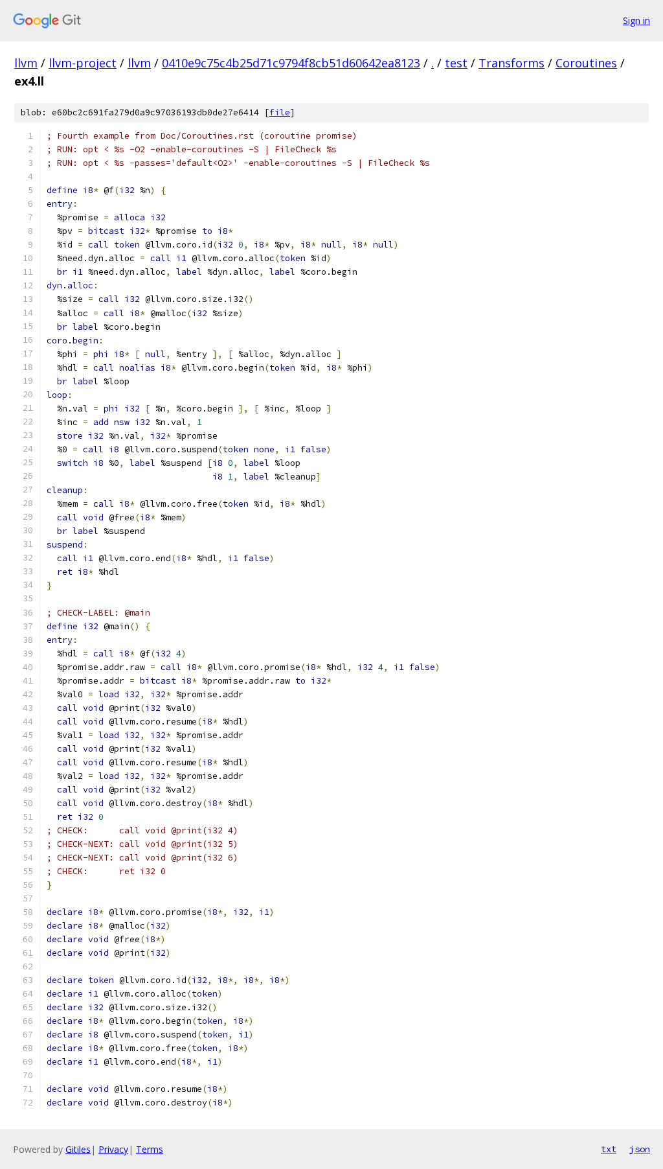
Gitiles (78, 1149)
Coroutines (586, 63)
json (639, 1149)
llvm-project (83, 63)
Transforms (511, 63)
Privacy (113, 1149)
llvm (26, 63)
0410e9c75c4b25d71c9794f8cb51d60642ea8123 (291, 63)
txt (608, 1149)
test (456, 63)
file (279, 112)
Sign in (636, 20)
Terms (149, 1149)
